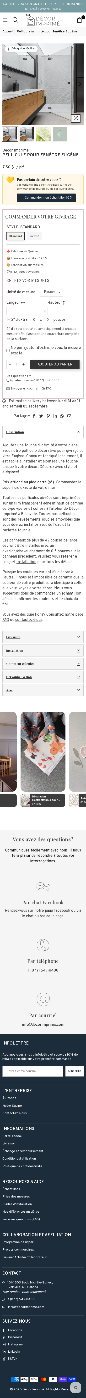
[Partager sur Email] (69, 416)
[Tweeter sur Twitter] (41, 416)
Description (15, 432)
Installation (14, 650)
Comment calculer (20, 664)
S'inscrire (74, 1071)
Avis (9, 690)
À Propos (9, 1098)
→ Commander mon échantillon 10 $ (46, 198)
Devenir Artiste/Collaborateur (24, 1257)
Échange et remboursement (22, 1151)
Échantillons (11, 1189)
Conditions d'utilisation (19, 1159)
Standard (15, 236)
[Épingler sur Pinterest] (48, 416)
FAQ (48, 389)
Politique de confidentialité (22, 1166)
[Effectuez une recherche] (15, 19)
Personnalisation (19, 677)
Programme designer (17, 1242)
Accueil (7, 32)
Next (80, 84)
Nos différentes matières (20, 1212)
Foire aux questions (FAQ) (21, 1219)
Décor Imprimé (15, 150)
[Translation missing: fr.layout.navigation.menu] (5, 19)
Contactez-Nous (14, 1113)
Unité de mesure (20, 292)
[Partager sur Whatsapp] (62, 416)
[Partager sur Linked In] (55, 416)
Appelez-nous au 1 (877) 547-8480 (34, 381)
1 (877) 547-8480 (43, 970)
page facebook (57, 910)
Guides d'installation (17, 1204)
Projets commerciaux (18, 1250)
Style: (23, 227)
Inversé (34, 236)
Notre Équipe (12, 1106)
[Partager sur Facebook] (34, 416)
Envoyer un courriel (24, 389)
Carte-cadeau (12, 1136)
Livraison (13, 637)
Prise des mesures (16, 1197)
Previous (6, 84)
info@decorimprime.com (43, 1024)
